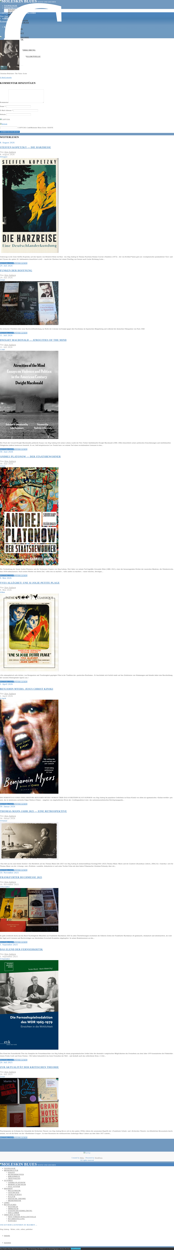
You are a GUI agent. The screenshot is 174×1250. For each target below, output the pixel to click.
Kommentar (4, 102)
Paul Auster (15, 25)
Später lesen (20, 263)
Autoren (8, 1180)
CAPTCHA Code (24, 127)
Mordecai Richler (18, 23)
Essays (11, 10)
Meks (82, 1158)
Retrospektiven (17, 12)
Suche (29, 64)
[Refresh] (3, 124)
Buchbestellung (16, 1219)
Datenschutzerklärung (22, 50)
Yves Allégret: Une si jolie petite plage (30, 582)
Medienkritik (15, 40)
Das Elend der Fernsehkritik (21, 949)
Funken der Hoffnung (16, 270)
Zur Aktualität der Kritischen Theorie (29, 1067)
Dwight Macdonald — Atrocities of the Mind (33, 340)
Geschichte (14, 31)
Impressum (13, 1209)
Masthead (13, 1207)
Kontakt (12, 1221)
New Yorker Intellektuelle (24, 56)
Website (3, 114)
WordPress (99, 1158)
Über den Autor (12, 1215)
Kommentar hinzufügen (11, 21)
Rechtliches (10, 1204)
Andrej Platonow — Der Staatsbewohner (30, 456)
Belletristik (15, 29)
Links (6, 1202)
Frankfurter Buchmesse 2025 (21, 877)
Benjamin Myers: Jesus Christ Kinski (26, 689)
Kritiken (9, 27)
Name (3, 106)
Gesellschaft (16, 33)
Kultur (11, 1196)
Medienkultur (12, 8)
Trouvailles (14, 1178)
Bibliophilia (15, 14)
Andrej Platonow (16, 1182)
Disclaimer (13, 1213)
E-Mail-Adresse (6, 110)
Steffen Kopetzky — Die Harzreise (25, 147)
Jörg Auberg (10, 16)
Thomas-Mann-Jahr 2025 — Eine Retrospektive (33, 811)
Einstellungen (76, 1248)
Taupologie (10, 6)
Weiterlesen (6, 263)
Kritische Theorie (18, 37)
